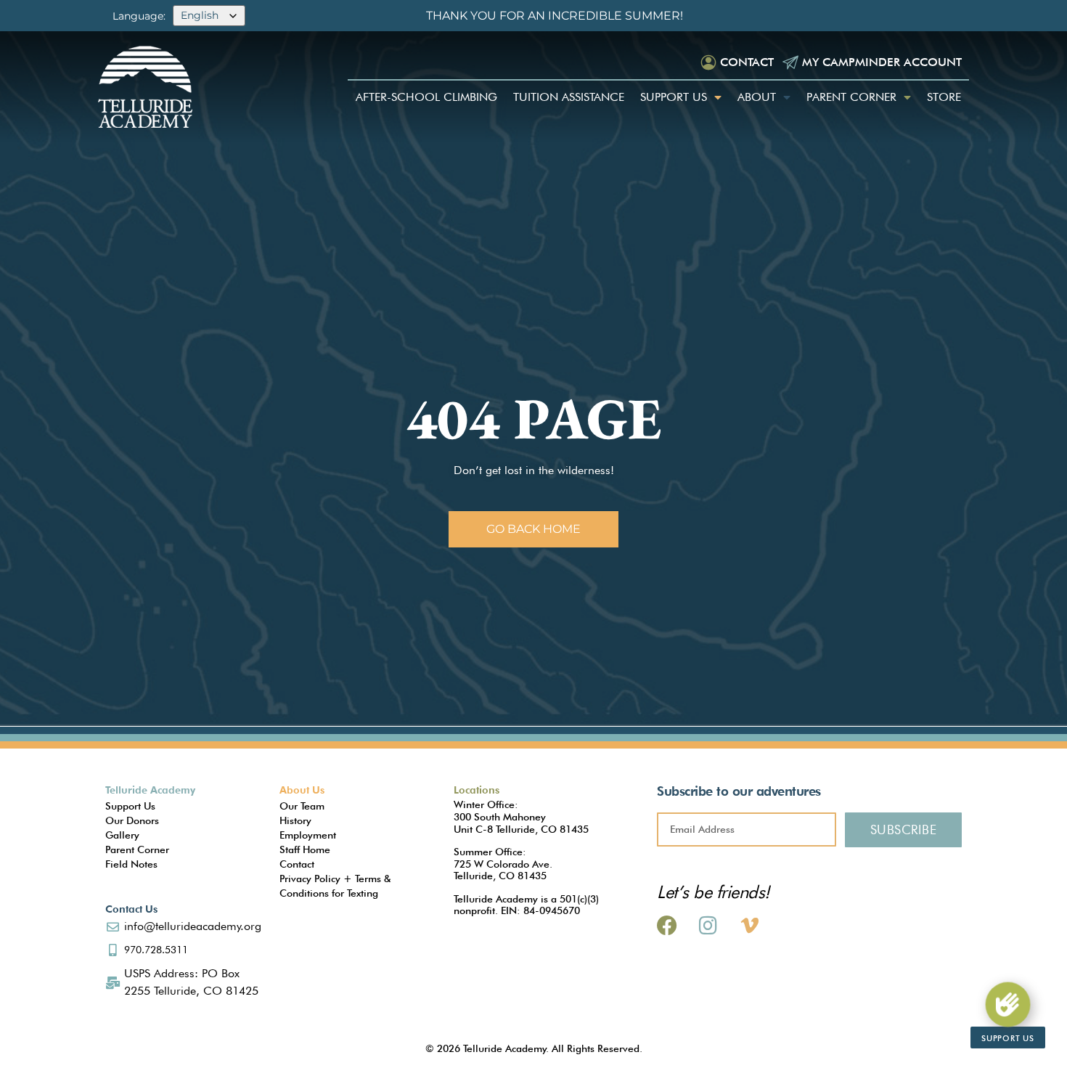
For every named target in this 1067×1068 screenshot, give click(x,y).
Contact (747, 62)
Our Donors (132, 820)
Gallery (122, 835)
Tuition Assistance (568, 97)
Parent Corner (851, 97)
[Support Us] (1007, 1004)
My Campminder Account (882, 62)
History (295, 820)
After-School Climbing (426, 97)
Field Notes (131, 864)
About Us (301, 790)
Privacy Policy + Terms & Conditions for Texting (335, 886)
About (756, 97)
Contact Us (131, 909)
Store (944, 97)
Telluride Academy (150, 790)
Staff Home (304, 849)
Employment (307, 835)
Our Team (301, 806)
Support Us (673, 97)
